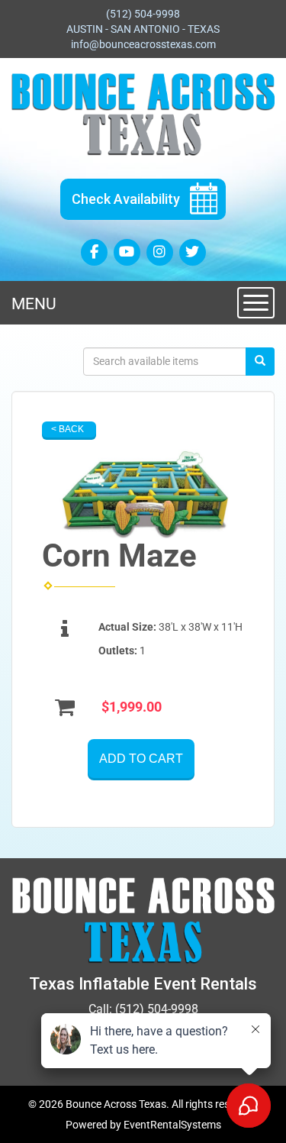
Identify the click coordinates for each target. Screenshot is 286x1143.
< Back (67, 429)
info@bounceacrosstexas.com (143, 44)
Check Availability (126, 199)
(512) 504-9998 (143, 14)
